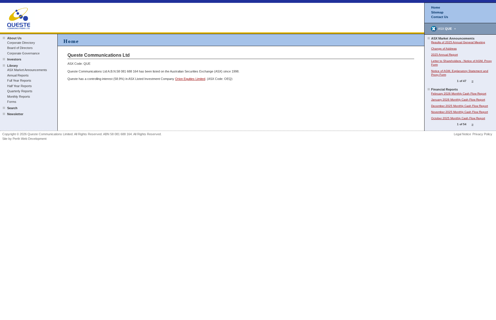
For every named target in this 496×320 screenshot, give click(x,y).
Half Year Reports (19, 86)
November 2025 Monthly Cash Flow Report (459, 111)
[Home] (19, 17)
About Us (14, 38)
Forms (11, 101)
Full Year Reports (19, 80)
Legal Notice (462, 134)
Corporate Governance (23, 53)
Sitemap (437, 12)
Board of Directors (20, 48)
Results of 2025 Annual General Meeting (458, 42)
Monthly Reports (18, 96)
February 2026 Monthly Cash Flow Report (458, 93)
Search (12, 108)
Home (435, 7)
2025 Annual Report (444, 54)
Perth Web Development (29, 138)
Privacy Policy (482, 134)
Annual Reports (18, 75)
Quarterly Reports (19, 91)
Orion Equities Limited (190, 79)
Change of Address (444, 48)
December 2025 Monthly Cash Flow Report (459, 105)
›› (472, 81)
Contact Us (439, 17)
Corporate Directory (21, 42)
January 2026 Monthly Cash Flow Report (458, 99)
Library (12, 65)
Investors (14, 59)
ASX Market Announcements (27, 70)
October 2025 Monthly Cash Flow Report (458, 118)
